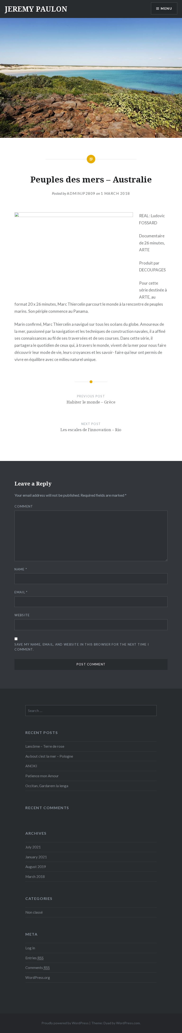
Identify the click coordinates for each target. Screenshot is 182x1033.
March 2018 (35, 876)
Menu (166, 8)
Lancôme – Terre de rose (44, 746)
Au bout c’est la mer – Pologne (49, 756)
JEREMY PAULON (36, 9)
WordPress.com (128, 1023)
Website (22, 615)
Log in (30, 948)
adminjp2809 (81, 193)
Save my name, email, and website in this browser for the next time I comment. (81, 646)
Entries (34, 958)
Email (20, 592)
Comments (37, 967)
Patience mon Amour (42, 776)
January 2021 (36, 857)
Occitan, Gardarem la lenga (46, 786)
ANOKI (31, 766)
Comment (23, 506)
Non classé (34, 912)
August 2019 (35, 866)
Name (20, 569)
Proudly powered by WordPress (65, 1023)
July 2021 (33, 847)
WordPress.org (37, 977)
